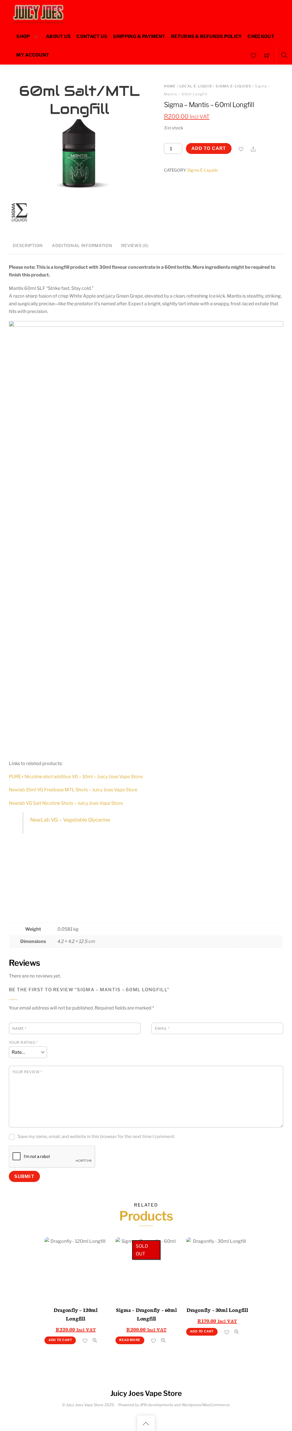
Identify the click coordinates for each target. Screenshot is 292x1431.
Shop (23, 36)
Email (162, 1028)
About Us (58, 36)
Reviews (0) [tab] (134, 245)
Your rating (23, 1042)
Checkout (261, 36)
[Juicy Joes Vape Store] (39, 12)
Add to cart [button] (60, 1340)
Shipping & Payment (139, 36)
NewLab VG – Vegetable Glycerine (70, 820)
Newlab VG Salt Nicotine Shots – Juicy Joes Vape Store (66, 803)
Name (19, 1028)
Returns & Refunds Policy (206, 36)
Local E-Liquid (195, 86)
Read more (129, 1340)
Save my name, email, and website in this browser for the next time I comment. (96, 1136)
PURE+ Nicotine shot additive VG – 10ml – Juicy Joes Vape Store (76, 776)
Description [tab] (28, 245)
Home (170, 86)
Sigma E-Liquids (233, 86)
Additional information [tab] (82, 245)
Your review (27, 1072)
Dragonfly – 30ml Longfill (217, 1309)
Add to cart (208, 148)
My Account (32, 55)
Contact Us (91, 36)
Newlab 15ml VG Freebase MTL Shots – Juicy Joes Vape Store (73, 789)
